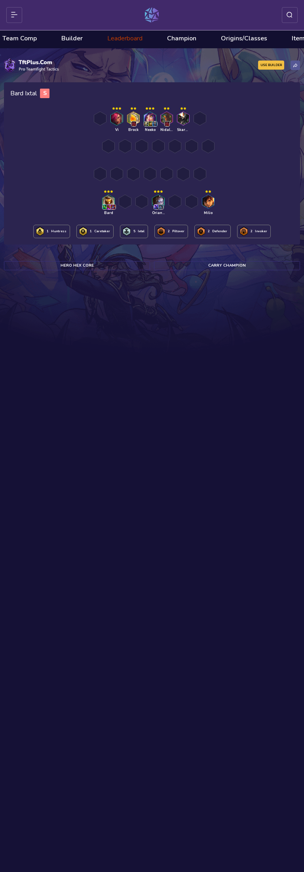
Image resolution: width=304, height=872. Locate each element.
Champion (181, 38)
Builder (72, 38)
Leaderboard (124, 38)
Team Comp (19, 38)
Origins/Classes (244, 38)
